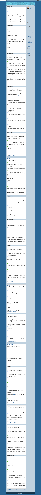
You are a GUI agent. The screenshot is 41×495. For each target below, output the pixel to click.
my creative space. (9, 7)
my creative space (13, 155)
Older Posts (23, 489)
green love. (8, 158)
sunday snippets (18, 282)
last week (21, 66)
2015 (28, 26)
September (29, 47)
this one (15, 410)
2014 (28, 27)
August (29, 48)
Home (16, 489)
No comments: (15, 311)
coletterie (14, 394)
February (29, 53)
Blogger (21, 493)
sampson (12, 403)
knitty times (10, 341)
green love (13, 194)
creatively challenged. (10, 197)
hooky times (10, 155)
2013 (28, 55)
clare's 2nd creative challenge (13, 200)
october (29, 46)
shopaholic (15, 282)
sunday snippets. (9, 246)
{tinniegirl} (12, 89)
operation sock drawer (13, 341)
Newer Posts (9, 489)
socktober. (8, 315)
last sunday (15, 179)
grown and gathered (18, 95)
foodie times (10, 194)
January (29, 54)
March (29, 52)
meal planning (13, 243)
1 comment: (15, 154)
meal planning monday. (10, 54)
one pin (10, 412)
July (28, 49)
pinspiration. (8, 406)
